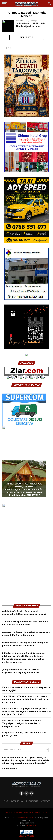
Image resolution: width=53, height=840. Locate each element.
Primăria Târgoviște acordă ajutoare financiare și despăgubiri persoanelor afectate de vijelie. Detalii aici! (26, 711)
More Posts (26, 37)
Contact (45, 801)
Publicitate (32, 801)
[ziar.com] (26, 375)
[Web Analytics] (26, 833)
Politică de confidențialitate (35, 812)
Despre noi (17, 801)
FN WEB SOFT (32, 826)
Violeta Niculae (10, 687)
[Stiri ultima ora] (15, 377)
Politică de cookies (14, 812)
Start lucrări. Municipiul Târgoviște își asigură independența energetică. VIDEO (21, 723)
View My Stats (26, 835)
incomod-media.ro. (26, 818)
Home (5, 801)
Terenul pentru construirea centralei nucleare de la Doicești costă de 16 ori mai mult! (25, 699)
